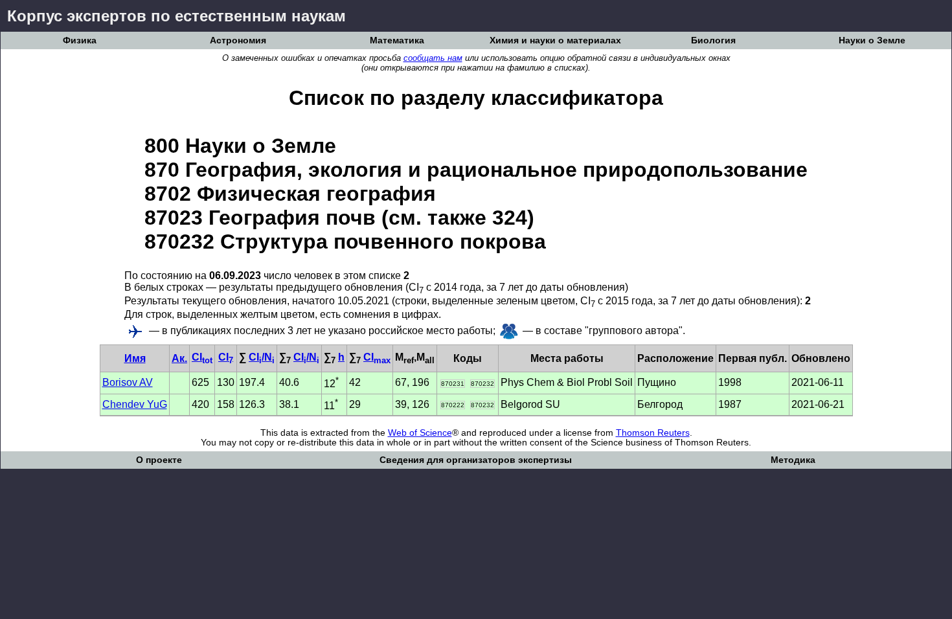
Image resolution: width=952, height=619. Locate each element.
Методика (793, 460)
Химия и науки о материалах (555, 40)
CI (202, 357)
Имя (135, 358)
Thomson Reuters (653, 433)
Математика (397, 40)
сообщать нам (432, 58)
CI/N (262, 357)
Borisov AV (127, 382)
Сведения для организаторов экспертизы (476, 460)
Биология (713, 40)
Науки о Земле (872, 40)
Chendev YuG (134, 404)
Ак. (179, 358)
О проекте (159, 460)
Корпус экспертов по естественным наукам (176, 16)
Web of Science (420, 433)
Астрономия (238, 40)
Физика (79, 40)
